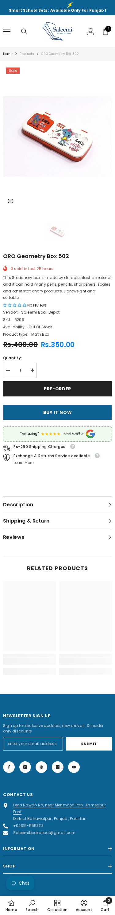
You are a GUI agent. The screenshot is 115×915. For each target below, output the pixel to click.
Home (8, 54)
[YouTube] (74, 767)
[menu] (6, 31)
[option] (57, 136)
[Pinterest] (41, 767)
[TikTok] (57, 767)
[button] (15, 305)
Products (27, 54)
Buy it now (57, 412)
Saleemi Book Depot (40, 312)
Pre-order (57, 389)
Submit (89, 743)
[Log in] (90, 31)
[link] (29, 661)
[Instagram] (25, 767)
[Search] (24, 31)
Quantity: (12, 358)
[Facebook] (9, 767)
